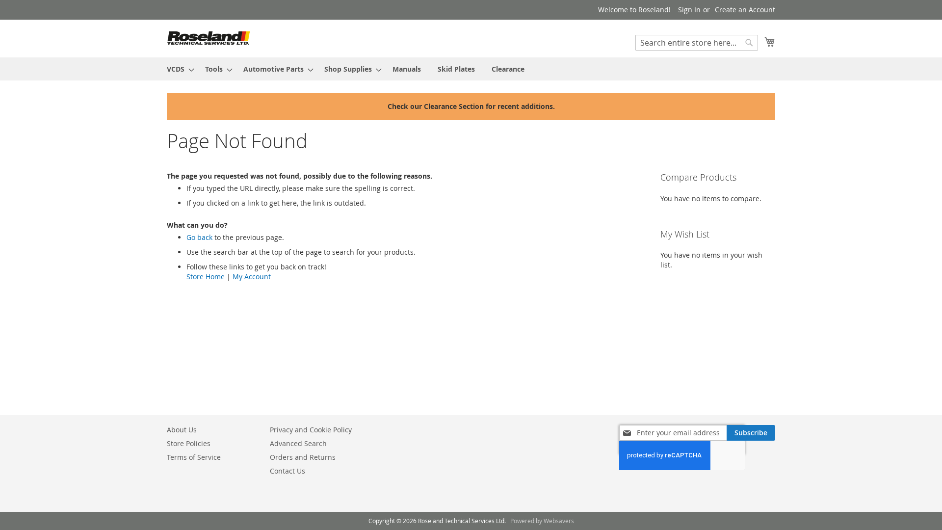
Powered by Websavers (542, 521)
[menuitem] (177, 68)
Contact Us (287, 471)
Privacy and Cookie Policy (311, 429)
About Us (182, 429)
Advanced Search (298, 443)
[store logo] (208, 38)
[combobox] (696, 43)
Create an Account (745, 9)
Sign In (689, 9)
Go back (199, 237)
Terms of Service (194, 457)
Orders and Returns (303, 457)
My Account (252, 276)
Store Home (205, 276)
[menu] (471, 68)
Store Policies (188, 443)
